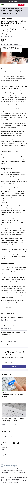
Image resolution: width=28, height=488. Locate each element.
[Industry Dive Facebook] (5, 436)
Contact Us (4, 449)
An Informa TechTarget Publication (14, 1)
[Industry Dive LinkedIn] (2, 436)
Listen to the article (10, 68)
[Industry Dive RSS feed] (11, 436)
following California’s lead (20, 109)
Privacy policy (4, 481)
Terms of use (12, 481)
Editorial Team (4, 447)
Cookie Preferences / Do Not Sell (9, 482)
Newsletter (3, 452)
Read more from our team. (14, 15)
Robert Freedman (9, 39)
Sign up (21, 4)
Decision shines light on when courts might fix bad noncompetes (13, 421)
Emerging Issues (11, 344)
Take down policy (20, 481)
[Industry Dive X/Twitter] (8, 436)
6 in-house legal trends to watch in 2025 (14, 395)
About (2, 445)
